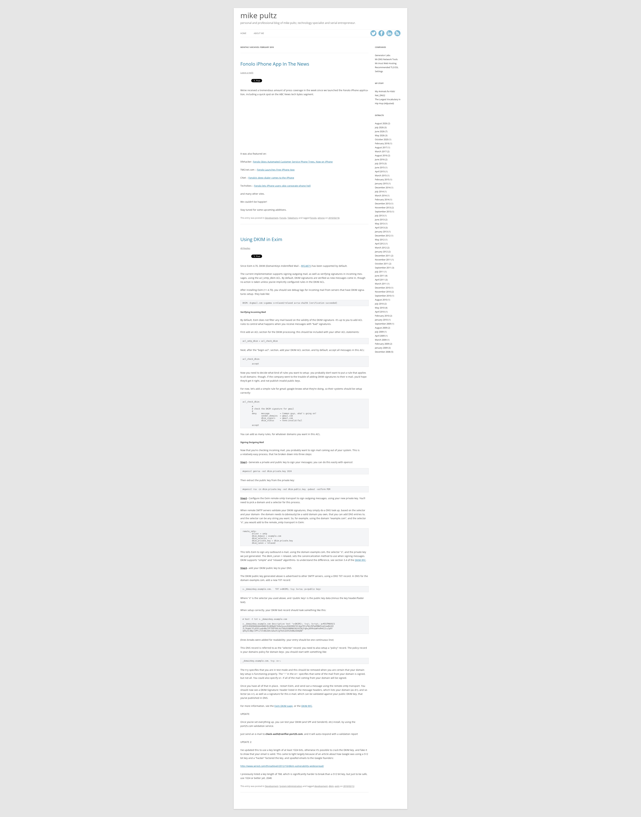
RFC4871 (306, 265)
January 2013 (381, 231)
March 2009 (380, 339)
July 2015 (379, 163)
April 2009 (380, 335)
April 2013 (380, 227)
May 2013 (379, 223)
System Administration (290, 786)
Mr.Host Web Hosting (385, 63)
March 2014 (380, 195)
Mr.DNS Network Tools (386, 59)
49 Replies (245, 248)
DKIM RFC (360, 560)
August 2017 (381, 147)
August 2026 (381, 123)
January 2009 (381, 347)
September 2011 (383, 267)
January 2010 (381, 319)
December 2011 (382, 255)
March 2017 (380, 151)
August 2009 (381, 327)
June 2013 (379, 219)
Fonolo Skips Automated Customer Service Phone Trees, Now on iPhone (293, 161)
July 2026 (379, 127)
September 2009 (383, 323)
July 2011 (379, 271)
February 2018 (382, 143)
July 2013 (379, 215)
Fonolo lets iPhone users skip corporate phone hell (282, 185)
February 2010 (382, 315)
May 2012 (379, 239)
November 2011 (383, 259)
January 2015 (381, 183)
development (321, 786)
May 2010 (379, 307)
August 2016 (381, 155)
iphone (321, 217)
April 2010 (380, 311)
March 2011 (380, 283)
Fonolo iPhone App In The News (274, 64)
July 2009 (379, 331)
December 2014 (382, 187)
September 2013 (383, 211)
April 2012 (380, 243)
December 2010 (382, 287)
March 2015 (380, 175)
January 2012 (381, 251)
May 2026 (379, 135)
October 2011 (381, 263)
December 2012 (382, 235)
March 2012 (380, 247)
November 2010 (383, 291)
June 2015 (379, 167)
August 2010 (381, 299)
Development (271, 217)
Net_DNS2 (380, 95)
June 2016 (379, 159)
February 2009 (382, 343)
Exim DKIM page (283, 705)
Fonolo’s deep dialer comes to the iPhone (271, 177)
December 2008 (382, 351)
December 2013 (382, 203)
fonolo (313, 217)
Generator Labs (382, 55)
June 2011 (379, 275)
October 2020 (381, 139)
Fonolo (282, 217)
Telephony (292, 217)
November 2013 (383, 207)
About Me (259, 33)
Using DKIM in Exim (261, 239)
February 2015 (382, 179)
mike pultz (258, 15)
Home (243, 33)
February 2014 (382, 199)
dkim (331, 786)
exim (337, 786)
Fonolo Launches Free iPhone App (276, 169)
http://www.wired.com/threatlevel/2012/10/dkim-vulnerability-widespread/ (282, 766)
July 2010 (379, 303)
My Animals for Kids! (385, 91)
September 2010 (383, 295)
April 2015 (380, 171)
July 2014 (379, 191)
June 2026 (379, 131)
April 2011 (380, 279)
